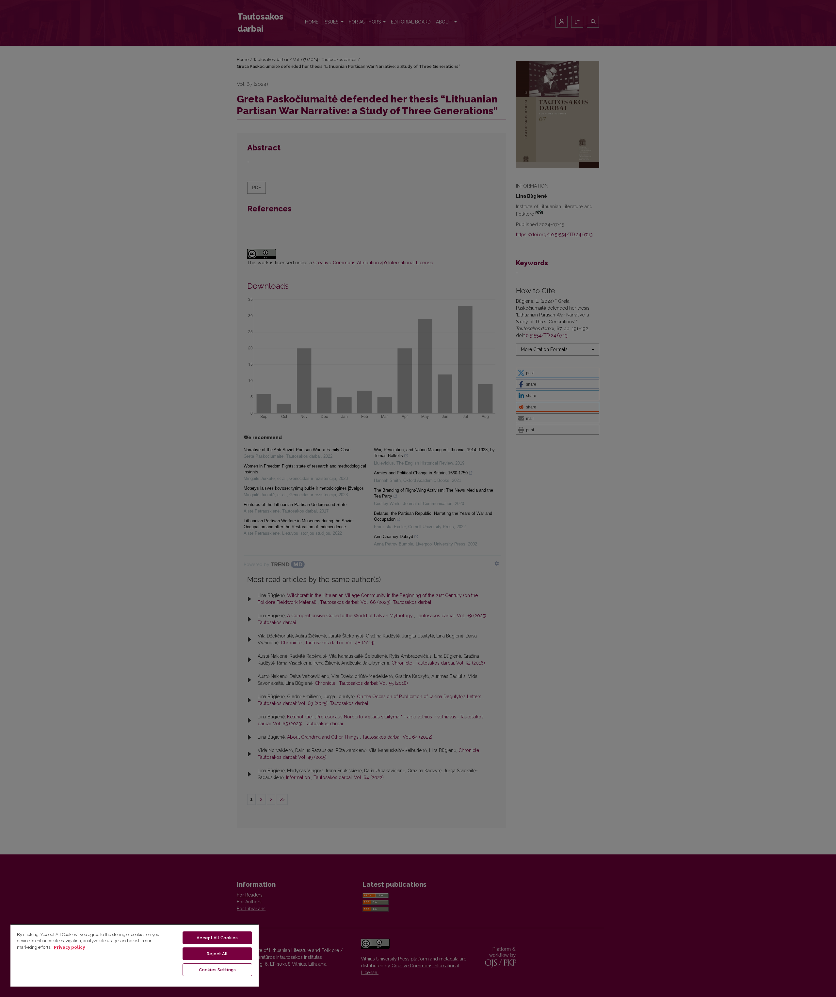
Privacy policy (69, 947)
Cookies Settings (217, 969)
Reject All (217, 953)
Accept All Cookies (217, 937)
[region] (134, 955)
